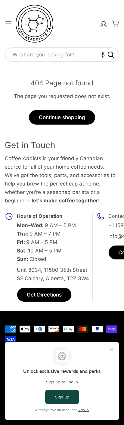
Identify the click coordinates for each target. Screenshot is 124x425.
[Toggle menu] (8, 23)
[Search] (110, 54)
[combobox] (62, 54)
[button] (102, 54)
